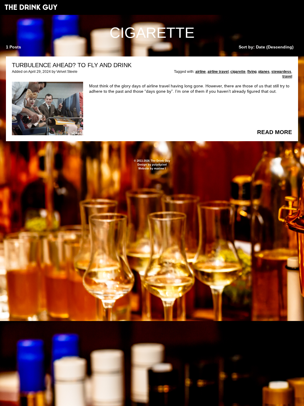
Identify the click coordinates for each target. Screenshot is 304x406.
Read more (274, 132)
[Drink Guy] (30, 7)
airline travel (218, 72)
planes (264, 72)
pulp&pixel (159, 164)
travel (287, 76)
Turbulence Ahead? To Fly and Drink (72, 65)
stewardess (281, 72)
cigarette (238, 72)
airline (200, 72)
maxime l (160, 168)
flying (251, 72)
